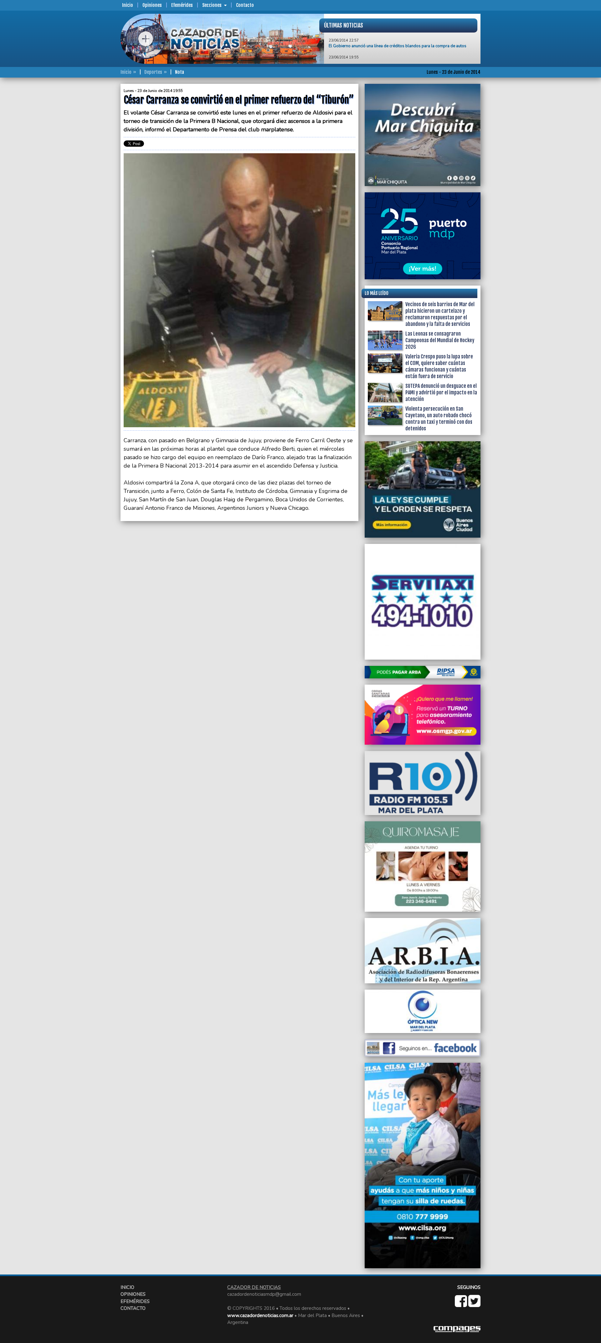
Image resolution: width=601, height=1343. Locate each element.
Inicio (127, 5)
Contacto (245, 5)
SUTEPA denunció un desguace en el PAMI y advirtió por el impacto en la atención (441, 392)
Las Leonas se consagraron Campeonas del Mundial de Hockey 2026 (439, 340)
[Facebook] (461, 1304)
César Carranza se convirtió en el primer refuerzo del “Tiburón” (386, 43)
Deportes (153, 72)
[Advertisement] (95, 177)
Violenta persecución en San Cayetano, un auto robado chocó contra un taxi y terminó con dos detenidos (438, 419)
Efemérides (182, 5)
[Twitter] (474, 1304)
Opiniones (152, 5)
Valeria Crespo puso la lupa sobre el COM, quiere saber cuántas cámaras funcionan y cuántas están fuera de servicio (439, 366)
